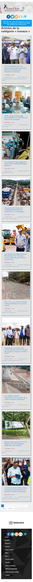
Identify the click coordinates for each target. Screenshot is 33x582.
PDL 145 (19, 310)
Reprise (3, 452)
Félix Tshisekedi (21, 77)
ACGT (7, 218)
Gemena (20, 124)
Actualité (10, 77)
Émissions (7, 543)
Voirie (3, 126)
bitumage (23, 170)
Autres (6, 556)
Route (24, 78)
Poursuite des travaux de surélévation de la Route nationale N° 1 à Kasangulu (14, 210)
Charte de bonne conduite (12, 572)
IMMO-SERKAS (25, 124)
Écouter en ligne (9, 559)
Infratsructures (26, 497)
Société (6, 77)
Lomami (11, 172)
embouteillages (13, 218)
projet (13, 312)
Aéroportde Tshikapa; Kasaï (24, 264)
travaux (3, 80)
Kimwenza (20, 404)
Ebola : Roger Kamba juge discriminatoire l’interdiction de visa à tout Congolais (15, 117)
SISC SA (6, 266)
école (10, 312)
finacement (26, 450)
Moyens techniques (10, 565)
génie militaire (12, 498)
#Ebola (6, 553)
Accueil (6, 537)
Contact (7, 575)
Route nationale (26, 217)
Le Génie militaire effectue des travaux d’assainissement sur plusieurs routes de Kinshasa (15, 490)
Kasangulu (20, 217)
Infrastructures (19, 78)
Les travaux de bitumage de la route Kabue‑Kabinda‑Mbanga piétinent (15, 164)
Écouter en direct (9, 549)
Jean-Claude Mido (12, 360)
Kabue (27, 170)
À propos (7, 562)
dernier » (10, 508)
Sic (9, 218)
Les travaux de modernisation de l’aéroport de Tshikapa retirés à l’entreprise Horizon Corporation (15, 256)
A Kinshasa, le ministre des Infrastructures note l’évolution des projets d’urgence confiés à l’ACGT (16, 350)
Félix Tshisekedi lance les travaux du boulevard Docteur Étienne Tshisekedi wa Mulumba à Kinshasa (15, 69)
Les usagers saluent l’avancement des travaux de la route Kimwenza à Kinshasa (15, 397)
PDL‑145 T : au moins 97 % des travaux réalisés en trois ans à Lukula (15, 303)
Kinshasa (14, 78)
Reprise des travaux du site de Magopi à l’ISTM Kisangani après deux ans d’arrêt (15, 443)
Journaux (7, 546)
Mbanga (7, 172)
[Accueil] (14, 7)
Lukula (23, 310)
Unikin (21, 360)
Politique (6, 358)
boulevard (9, 78)
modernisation (15, 266)
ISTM (22, 450)
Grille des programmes (11, 569)
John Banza (20, 497)
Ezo (8, 498)
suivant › (4, 508)
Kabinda (3, 172)
